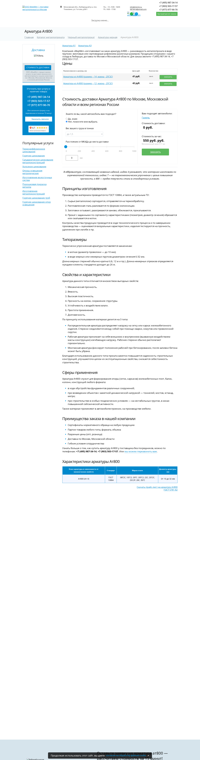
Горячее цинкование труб (36, 197)
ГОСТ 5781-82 (171, 489)
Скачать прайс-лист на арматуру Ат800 (157, 487)
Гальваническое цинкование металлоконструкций (37, 161)
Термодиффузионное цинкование (33, 150)
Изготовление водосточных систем (37, 179)
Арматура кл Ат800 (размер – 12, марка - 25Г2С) (88, 83)
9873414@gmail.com (138, 9)
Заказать (168, 77)
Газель (146, 117)
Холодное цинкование (34, 166)
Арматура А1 (69, 45)
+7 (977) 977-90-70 (38, 105)
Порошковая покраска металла (34, 186)
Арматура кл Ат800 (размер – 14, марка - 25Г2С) (88, 76)
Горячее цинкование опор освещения (36, 203)
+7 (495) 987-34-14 (38, 97)
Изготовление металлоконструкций (33, 192)
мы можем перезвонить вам (140, 451)
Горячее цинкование (33, 155)
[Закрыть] (148, 755)
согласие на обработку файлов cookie (126, 755)
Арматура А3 (85, 45)
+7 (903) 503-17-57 (38, 101)
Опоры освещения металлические (32, 172)
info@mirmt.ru (136, 7)
